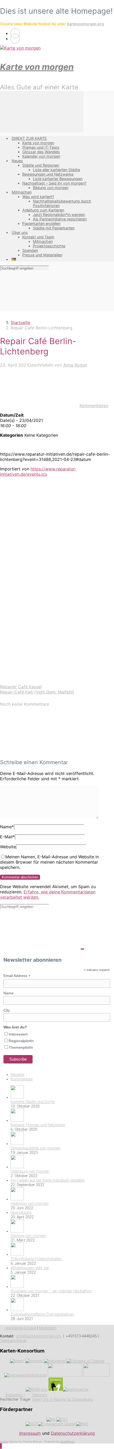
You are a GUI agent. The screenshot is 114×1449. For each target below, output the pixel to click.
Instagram (14, 1395)
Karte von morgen (37, 67)
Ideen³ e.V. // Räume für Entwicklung (62, 1399)
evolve (4, 1441)
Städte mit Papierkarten (53, 228)
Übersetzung (21, 1212)
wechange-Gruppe (20, 1328)
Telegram (38, 1395)
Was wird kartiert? (38, 196)
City (6, 1010)
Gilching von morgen (28, 1236)
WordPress (67, 1441)
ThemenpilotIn (21, 1047)
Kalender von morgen (41, 156)
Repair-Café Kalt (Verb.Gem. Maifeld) (37, 692)
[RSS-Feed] (15, 33)
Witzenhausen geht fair (30, 1268)
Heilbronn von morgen (30, 1203)
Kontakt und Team (38, 237)
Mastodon (47, 1328)
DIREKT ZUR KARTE (29, 138)
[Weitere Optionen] (40, 681)
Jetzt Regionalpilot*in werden (59, 214)
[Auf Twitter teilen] (40, 519)
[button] (1, 1446)
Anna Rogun (75, 365)
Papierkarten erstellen (41, 223)
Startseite (20, 322)
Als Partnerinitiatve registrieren (60, 219)
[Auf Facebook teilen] (40, 559)
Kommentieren (94, 405)
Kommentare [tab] (22, 1079)
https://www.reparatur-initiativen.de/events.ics (38, 471)
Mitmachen (22, 192)
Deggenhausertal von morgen (35, 1148)
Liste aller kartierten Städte (56, 169)
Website (8, 846)
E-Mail (7, 836)
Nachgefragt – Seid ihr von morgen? (54, 183)
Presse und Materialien (42, 255)
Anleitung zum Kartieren (43, 210)
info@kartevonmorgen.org (38, 1336)
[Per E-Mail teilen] (40, 640)
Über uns (20, 232)
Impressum (30, 1433)
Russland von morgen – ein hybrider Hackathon (51, 1291)
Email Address (16, 975)
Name (7, 826)
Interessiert (18, 1034)
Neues (17, 160)
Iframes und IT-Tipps (40, 147)
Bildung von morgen (50, 187)
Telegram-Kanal (13, 1341)
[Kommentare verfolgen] (40, 751)
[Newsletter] (15, 38)
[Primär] (41, 111)
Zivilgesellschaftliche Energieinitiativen (42, 1314)
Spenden (30, 250)
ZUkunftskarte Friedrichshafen (36, 1259)
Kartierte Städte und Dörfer (33, 1102)
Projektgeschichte (49, 246)
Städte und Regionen (40, 165)
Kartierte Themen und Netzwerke (38, 1125)
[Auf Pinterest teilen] (40, 600)
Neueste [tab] (17, 1074)
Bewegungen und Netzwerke (47, 174)
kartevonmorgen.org (85, 24)
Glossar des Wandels (41, 152)
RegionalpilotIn (21, 1041)
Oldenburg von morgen (30, 1171)
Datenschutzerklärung (73, 1433)
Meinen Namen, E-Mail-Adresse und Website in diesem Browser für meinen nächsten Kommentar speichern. (49, 862)
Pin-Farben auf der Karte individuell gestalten (48, 1180)
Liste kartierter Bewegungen (57, 178)
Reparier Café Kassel (21, 686)
